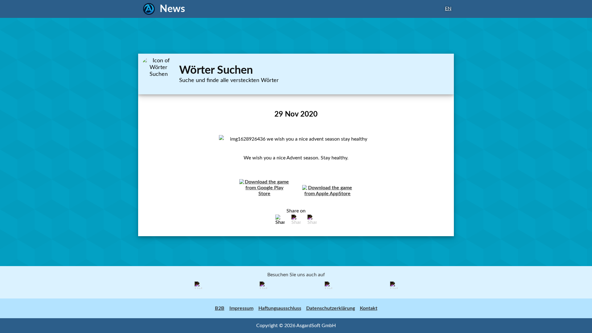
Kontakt (368, 308)
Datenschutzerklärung (330, 308)
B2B (219, 308)
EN (448, 8)
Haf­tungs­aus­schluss (279, 308)
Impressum (241, 308)
